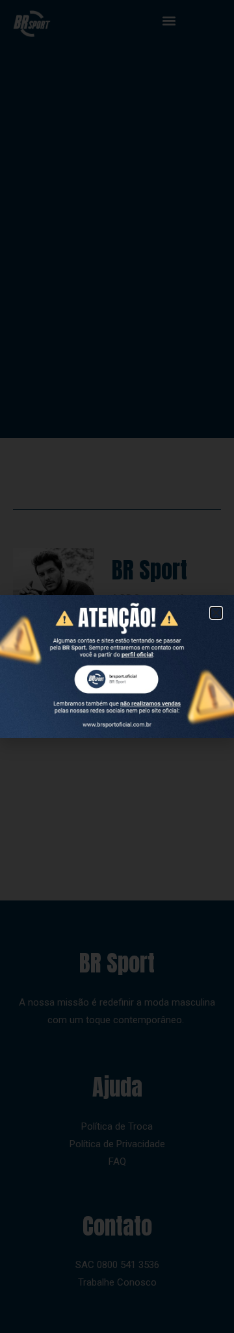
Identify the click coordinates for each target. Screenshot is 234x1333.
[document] (117, 666)
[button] (216, 613)
